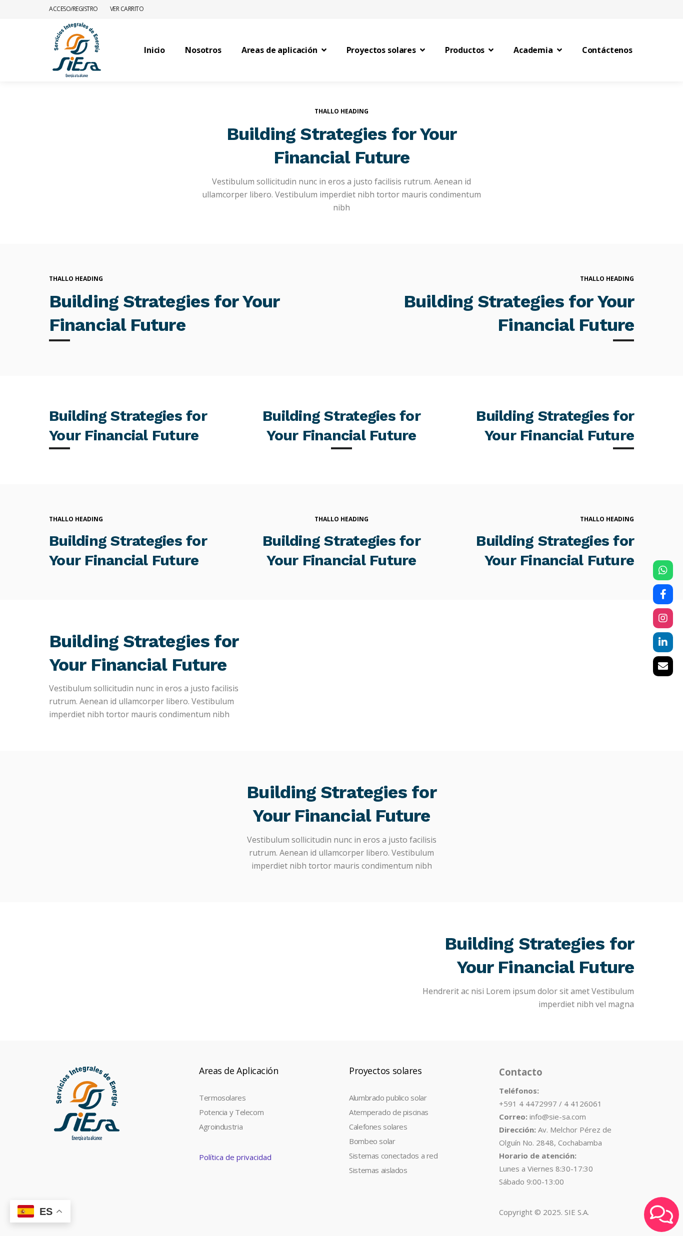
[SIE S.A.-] (76, 49)
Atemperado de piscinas (388, 1112)
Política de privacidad (235, 1157)
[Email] (663, 666)
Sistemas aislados (378, 1170)
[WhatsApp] (663, 570)
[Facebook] (663, 594)
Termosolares (222, 1098)
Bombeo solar (372, 1141)
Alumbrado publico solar (387, 1098)
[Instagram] (663, 618)
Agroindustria (220, 1127)
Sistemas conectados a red (393, 1156)
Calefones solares (378, 1127)
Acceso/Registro (73, 8)
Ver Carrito (127, 8)
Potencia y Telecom (231, 1112)
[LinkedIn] (663, 642)
